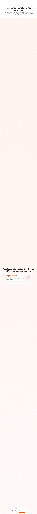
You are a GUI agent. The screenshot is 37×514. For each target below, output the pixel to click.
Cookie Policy (19, 510)
